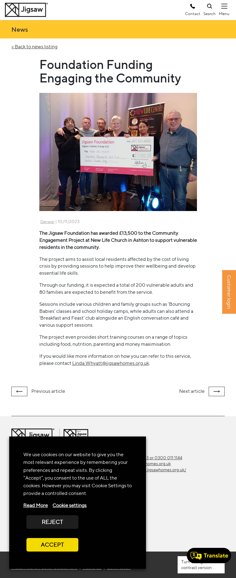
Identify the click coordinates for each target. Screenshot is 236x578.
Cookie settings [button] (70, 505)
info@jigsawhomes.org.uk (147, 463)
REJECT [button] (52, 522)
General (47, 221)
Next (192, 391)
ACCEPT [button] (52, 544)
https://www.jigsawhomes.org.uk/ (154, 469)
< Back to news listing (34, 47)
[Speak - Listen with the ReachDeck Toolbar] (209, 555)
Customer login (229, 292)
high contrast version (196, 564)
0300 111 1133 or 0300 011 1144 (152, 457)
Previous (47, 391)
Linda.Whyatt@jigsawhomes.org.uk (110, 363)
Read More (35, 505)
